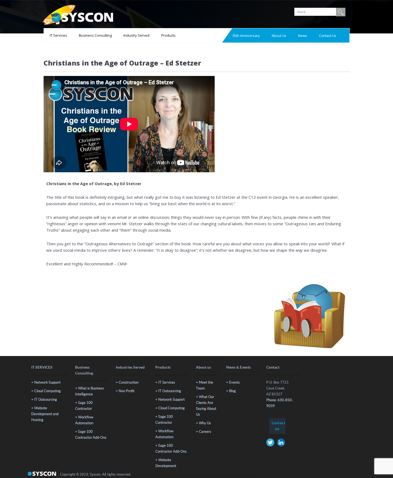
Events (234, 382)
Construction (128, 382)
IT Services (58, 35)
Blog (232, 391)
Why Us (205, 423)
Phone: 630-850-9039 (279, 403)
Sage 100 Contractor (84, 406)
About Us (279, 35)
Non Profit (126, 391)
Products (168, 35)
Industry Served (136, 35)
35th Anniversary (246, 35)
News (302, 35)
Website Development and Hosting (45, 414)
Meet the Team (204, 385)
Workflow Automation (84, 420)
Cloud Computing (47, 391)
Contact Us (327, 35)
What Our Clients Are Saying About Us (206, 405)
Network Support (47, 382)
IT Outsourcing (45, 399)
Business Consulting (95, 35)
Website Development (165, 463)
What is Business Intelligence (89, 391)
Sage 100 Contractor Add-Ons (90, 434)
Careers (205, 432)
